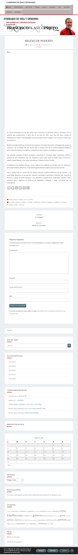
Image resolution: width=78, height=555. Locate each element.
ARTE (59, 7)
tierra (37, 523)
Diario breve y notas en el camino (21, 199)
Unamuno (42, 523)
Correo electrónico (16, 287)
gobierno (37, 515)
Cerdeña (12, 202)
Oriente (63, 202)
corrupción (42, 511)
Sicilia (16, 205)
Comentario (13, 250)
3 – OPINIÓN (19, 400)
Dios (63, 510)
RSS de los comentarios (14, 542)
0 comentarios (46, 45)
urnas (48, 523)
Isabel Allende (36, 495)
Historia (45, 516)
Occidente (57, 202)
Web (10, 296)
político (55, 520)
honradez (50, 516)
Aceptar (41, 551)
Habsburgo (37, 202)
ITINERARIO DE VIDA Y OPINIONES (20, 2)
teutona (21, 205)
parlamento (31, 520)
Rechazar (53, 551)
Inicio (9, 7)
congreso (30, 511)
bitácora (17, 511)
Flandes (30, 202)
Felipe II (24, 202)
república (12, 523)
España (17, 202)
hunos (57, 516)
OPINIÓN (37, 7)
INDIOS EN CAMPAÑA (32, 413)
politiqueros (43, 520)
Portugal (10, 205)
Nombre (12, 278)
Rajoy (8, 524)
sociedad (27, 523)
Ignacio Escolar (57, 495)
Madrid (22, 520)
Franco (30, 516)
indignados (67, 516)
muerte (27, 520)
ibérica (44, 202)
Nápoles (50, 202)
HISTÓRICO (18, 12)
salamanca (20, 523)
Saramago (17, 495)
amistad (9, 511)
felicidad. (26, 516)
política (49, 520)
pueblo (69, 520)
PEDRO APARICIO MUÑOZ (17, 404)
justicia (10, 519)
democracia (57, 511)
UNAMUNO (9, 12)
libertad (18, 520)
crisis (51, 511)
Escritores (10, 495)
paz (35, 520)
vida (51, 524)
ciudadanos (23, 511)
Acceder (9, 330)
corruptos (48, 511)
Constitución (36, 511)
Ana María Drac (46, 495)
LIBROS (44, 7)
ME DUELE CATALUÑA (34, 404)
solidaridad (32, 524)
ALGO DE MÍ (28, 7)
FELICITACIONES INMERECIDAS (35, 409)
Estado (19, 515)
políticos (62, 519)
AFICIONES (67, 7)
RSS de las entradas (13, 537)
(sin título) (12, 362)
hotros (54, 516)
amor (12, 511)
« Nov (9, 465)
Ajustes (64, 551)
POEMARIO (52, 7)
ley (14, 520)
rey (15, 523)
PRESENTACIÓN (18, 7)
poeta (38, 520)
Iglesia (62, 515)
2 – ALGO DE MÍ (22, 396)
